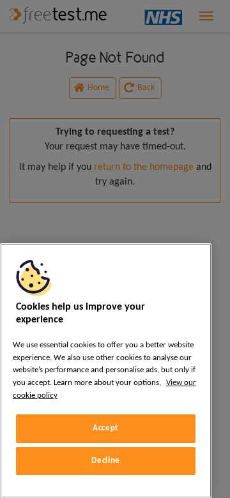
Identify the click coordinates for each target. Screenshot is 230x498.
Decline (105, 460)
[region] (105, 370)
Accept (106, 428)
